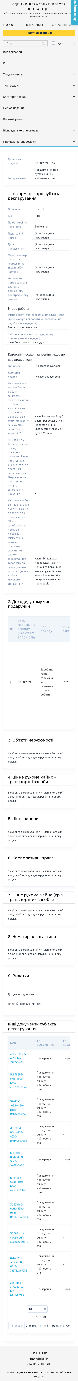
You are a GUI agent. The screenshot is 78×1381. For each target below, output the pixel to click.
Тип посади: (11, 85)
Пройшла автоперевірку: (19, 141)
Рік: (5, 63)
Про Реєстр (10, 25)
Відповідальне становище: (20, 130)
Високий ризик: (13, 119)
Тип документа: (13, 74)
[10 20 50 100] (38, 1309)
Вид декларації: (13, 52)
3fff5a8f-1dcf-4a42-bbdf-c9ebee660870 (19, 1237)
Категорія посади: (15, 96)
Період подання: (14, 108)
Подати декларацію (39, 32)
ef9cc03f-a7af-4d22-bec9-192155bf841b (19, 1058)
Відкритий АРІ (34, 25)
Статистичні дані (62, 25)
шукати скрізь (66, 43)
